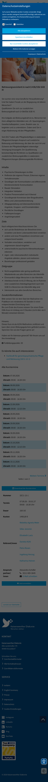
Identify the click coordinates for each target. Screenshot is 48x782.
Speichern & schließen (24, 37)
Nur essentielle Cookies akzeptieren (24, 43)
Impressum (32, 54)
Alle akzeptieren (24, 30)
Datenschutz (41, 54)
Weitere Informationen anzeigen (24, 49)
